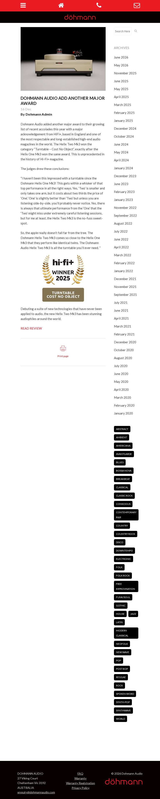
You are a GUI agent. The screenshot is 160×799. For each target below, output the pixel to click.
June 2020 (121, 374)
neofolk (122, 643)
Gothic (120, 605)
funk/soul (123, 597)
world (120, 718)
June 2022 (121, 239)
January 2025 (123, 120)
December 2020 (125, 342)
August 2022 (123, 223)
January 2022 (123, 271)
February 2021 (124, 334)
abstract (122, 429)
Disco (119, 542)
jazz (133, 613)
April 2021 (121, 318)
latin (119, 622)
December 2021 (125, 279)
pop (118, 660)
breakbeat (123, 478)
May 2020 (121, 381)
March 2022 (122, 255)
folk (119, 567)
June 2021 (121, 310)
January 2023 (123, 200)
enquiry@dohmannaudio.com (36, 792)
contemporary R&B (126, 515)
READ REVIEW (31, 328)
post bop (122, 668)
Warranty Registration (80, 783)
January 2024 (123, 168)
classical (122, 487)
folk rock (123, 575)
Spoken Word (125, 693)
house (120, 613)
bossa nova (123, 470)
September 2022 (125, 215)
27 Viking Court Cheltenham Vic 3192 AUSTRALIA (32, 783)
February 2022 (124, 263)
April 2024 (121, 160)
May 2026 (121, 65)
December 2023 (125, 176)
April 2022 (121, 247)
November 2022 (125, 207)
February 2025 (124, 112)
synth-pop (123, 702)
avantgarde (124, 454)
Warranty (80, 778)
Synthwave (123, 710)
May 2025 (121, 89)
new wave (122, 652)
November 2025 (125, 73)
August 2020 (123, 358)
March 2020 (122, 397)
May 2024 (121, 152)
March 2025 (122, 105)
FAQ (80, 773)
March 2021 (122, 326)
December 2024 (125, 128)
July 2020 (121, 366)
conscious (123, 503)
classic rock (124, 495)
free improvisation (125, 586)
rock (119, 685)
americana (123, 445)
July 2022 (121, 231)
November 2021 (125, 287)
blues (120, 462)
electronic (123, 558)
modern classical (122, 633)
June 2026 (121, 57)
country (122, 525)
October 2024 (124, 136)
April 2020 (121, 389)
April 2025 (121, 97)
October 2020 (124, 350)
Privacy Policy (80, 788)
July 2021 (121, 302)
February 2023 (124, 192)
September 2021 (125, 294)
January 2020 (123, 413)
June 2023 (121, 184)
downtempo (124, 550)
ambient (121, 437)
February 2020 (124, 405)
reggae (121, 677)
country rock (125, 533)
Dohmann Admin (39, 114)
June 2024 (121, 144)
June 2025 (121, 81)
